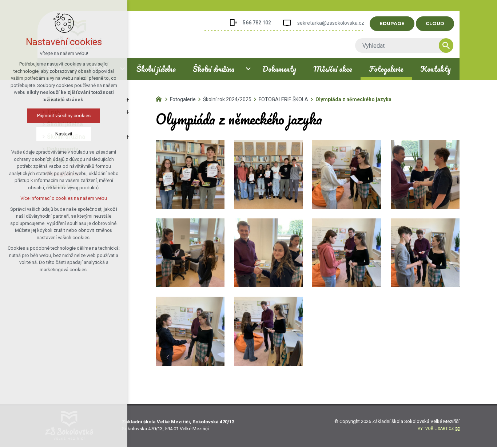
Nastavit (63, 134)
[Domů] (160, 98)
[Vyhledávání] (400, 45)
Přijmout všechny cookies (64, 115)
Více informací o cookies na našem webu (63, 198)
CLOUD (435, 23)
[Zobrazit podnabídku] (248, 69)
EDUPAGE (392, 23)
